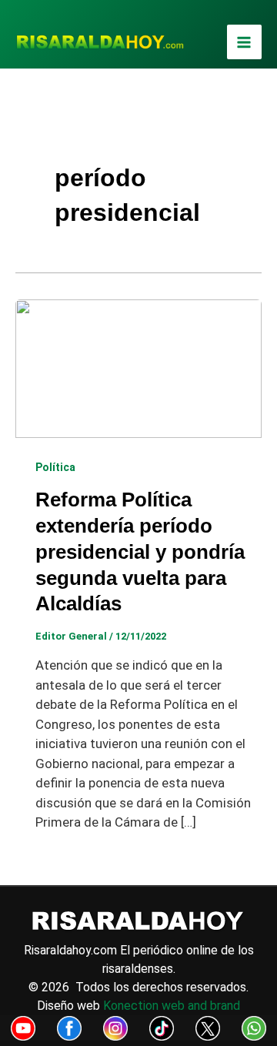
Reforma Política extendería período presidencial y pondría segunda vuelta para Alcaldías (140, 551)
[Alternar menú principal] (244, 42)
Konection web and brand (171, 1005)
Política (55, 467)
